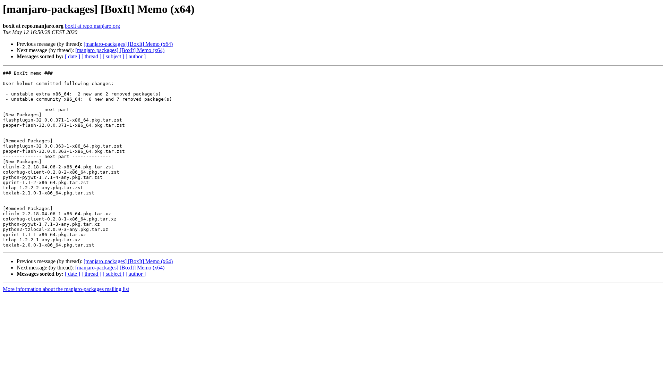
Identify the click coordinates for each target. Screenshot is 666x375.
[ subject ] (113, 56)
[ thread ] (91, 56)
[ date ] (72, 56)
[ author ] (136, 56)
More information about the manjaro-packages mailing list (66, 289)
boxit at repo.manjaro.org (92, 26)
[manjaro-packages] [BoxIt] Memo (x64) (128, 44)
